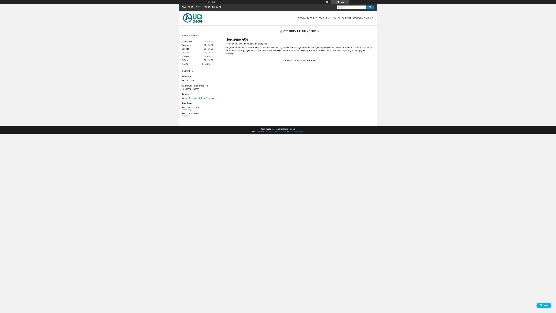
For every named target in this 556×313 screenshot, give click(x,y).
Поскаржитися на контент (270, 132)
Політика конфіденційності (294, 132)
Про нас (336, 18)
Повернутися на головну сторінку (301, 60)
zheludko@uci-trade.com (196, 86)
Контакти (347, 18)
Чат (546, 305)
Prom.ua (292, 129)
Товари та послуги (317, 18)
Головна (301, 18)
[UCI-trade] (193, 18)
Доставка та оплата (363, 18)
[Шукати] (370, 7)
